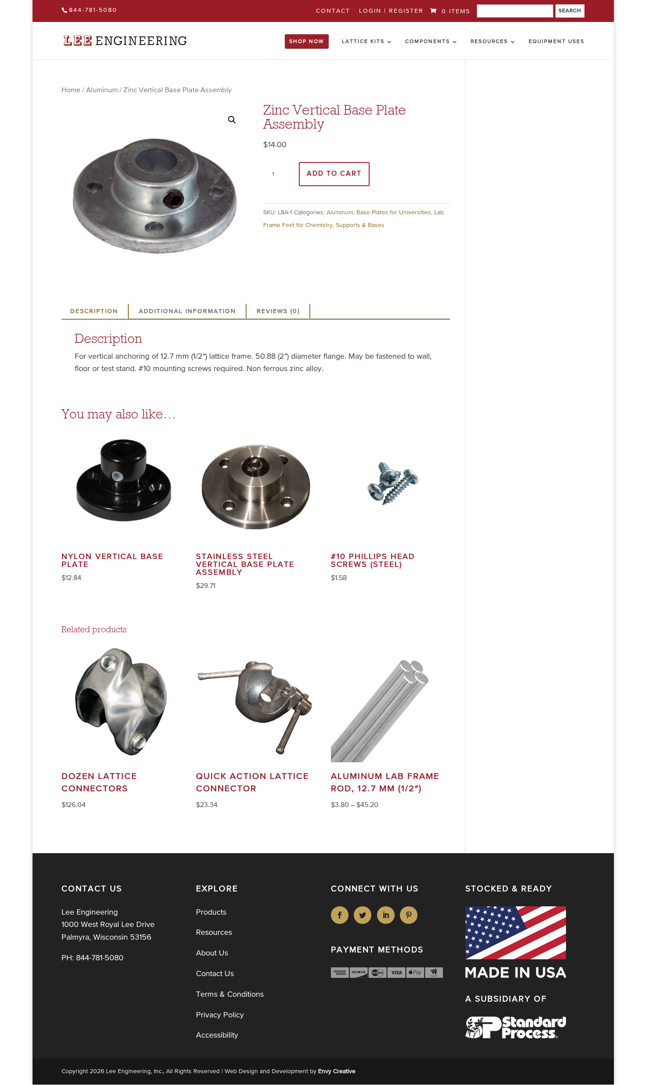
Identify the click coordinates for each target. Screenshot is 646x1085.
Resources (489, 41)
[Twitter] (364, 915)
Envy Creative (337, 1071)
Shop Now (306, 41)
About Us (212, 953)
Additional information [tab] (187, 311)
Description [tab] (94, 311)
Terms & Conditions (230, 994)
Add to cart (334, 173)
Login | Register (391, 11)
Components (427, 41)
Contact (333, 11)
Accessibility (217, 1035)
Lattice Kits (363, 41)
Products (211, 912)
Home (71, 90)
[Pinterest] (410, 915)
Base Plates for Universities (393, 212)
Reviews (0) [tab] (278, 311)
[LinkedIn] (387, 915)
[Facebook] (341, 915)
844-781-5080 (93, 10)
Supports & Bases (360, 225)
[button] (232, 120)
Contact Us (215, 974)
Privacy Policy (220, 1015)
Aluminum (102, 90)
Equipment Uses (556, 41)
